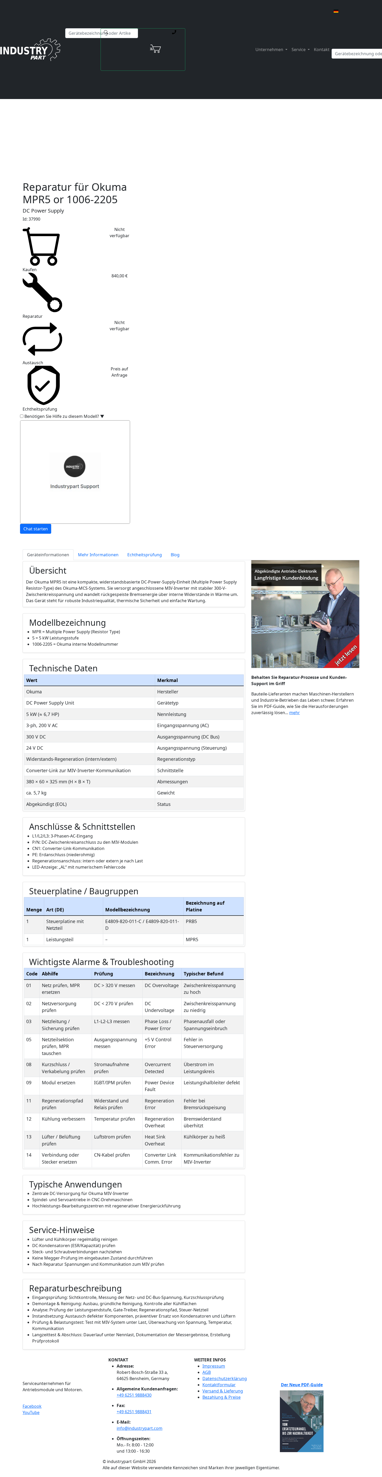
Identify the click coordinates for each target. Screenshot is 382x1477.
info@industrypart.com (139, 1428)
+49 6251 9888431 (134, 1412)
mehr (294, 712)
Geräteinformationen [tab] (48, 555)
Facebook (32, 1406)
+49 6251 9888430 (134, 1395)
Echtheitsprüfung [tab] (144, 555)
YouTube (31, 1412)
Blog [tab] (175, 555)
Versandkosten (152, 122)
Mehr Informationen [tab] (98, 555)
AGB (206, 1372)
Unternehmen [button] (269, 49)
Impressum (213, 1366)
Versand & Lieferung (222, 1391)
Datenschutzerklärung (224, 1378)
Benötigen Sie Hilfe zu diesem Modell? (64, 416)
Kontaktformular (219, 1385)
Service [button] (299, 49)
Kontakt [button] (322, 49)
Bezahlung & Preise (221, 1397)
